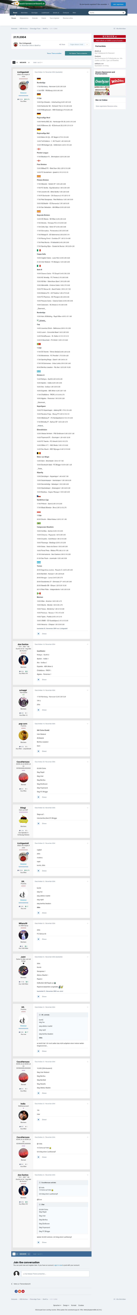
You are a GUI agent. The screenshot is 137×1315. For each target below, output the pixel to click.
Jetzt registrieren (118, 4)
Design (65, 1305)
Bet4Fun (38, 45)
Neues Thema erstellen (54, 53)
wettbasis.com (99, 64)
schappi (23, 690)
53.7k (27, 99)
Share (63, 44)
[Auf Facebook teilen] (16, 1291)
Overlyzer (66, 13)
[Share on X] (12, 1291)
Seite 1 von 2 (37, 62)
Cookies (81, 1305)
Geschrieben (45, 72)
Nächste (23, 62)
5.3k (22, 746)
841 (22, 789)
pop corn (23, 724)
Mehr (74, 13)
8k (22, 946)
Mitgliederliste (24, 18)
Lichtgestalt (26, 43)
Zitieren (44, 634)
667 (22, 1126)
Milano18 (23, 923)
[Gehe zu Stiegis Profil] (23, 819)
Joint (23, 957)
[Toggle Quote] (40, 1015)
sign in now (58, 1265)
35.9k (21, 99)
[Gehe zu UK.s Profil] (23, 893)
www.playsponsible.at (91, 1310)
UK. (23, 881)
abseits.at (56, 13)
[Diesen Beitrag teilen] (87, 72)
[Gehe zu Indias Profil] (23, 1115)
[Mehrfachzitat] (38, 633)
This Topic (115, 12)
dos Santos (23, 644)
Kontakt (73, 1305)
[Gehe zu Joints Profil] (23, 970)
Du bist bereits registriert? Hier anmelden (94, 4)
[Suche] (123, 12)
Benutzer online (68, 18)
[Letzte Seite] (28, 62)
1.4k (22, 830)
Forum (14, 18)
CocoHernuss (23, 762)
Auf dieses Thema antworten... (35, 1274)
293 (22, 713)
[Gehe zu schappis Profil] (23, 702)
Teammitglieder (54, 18)
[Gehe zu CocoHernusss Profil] (23, 777)
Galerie (44, 18)
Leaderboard (45, 13)
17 (27, 906)
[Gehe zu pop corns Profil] (23, 735)
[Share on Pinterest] (23, 1291)
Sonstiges (34, 13)
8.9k (22, 671)
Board (15, 13)
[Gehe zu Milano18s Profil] (23, 935)
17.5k (22, 982)
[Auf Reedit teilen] (19, 1291)
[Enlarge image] (39, 79)
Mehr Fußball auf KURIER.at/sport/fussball (109, 40)
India (23, 1104)
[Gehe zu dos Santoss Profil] (23, 660)
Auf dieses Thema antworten (78, 53)
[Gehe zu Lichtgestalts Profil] (15, 44)
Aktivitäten (24, 13)
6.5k (21, 906)
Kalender (35, 18)
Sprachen (56, 1305)
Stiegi (23, 808)
